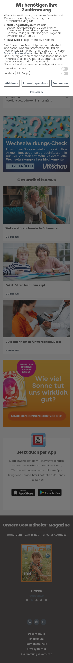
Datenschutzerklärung (18, 53)
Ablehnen (11, 83)
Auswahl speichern (35, 83)
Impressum (36, 92)
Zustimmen (60, 83)
